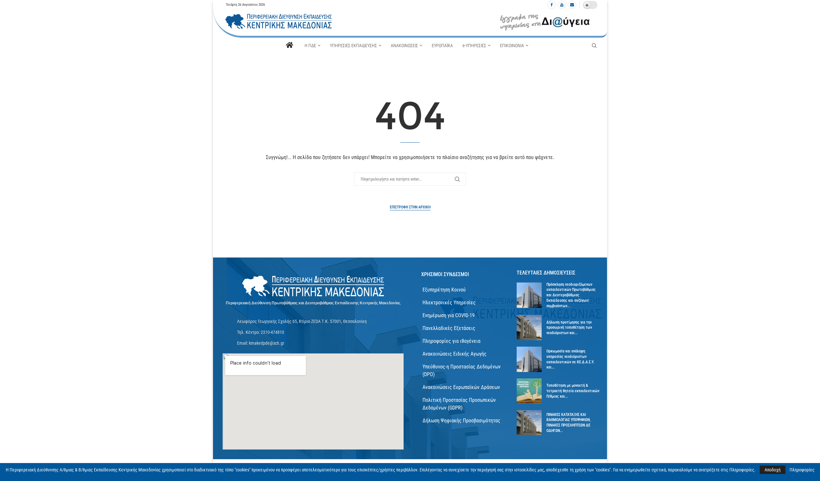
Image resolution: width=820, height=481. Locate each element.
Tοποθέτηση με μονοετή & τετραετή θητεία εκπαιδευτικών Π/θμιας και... (572, 391)
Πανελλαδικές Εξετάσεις (448, 328)
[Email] (572, 5)
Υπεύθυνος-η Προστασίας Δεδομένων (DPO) (461, 370)
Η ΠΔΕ (310, 45)
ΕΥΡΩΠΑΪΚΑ (442, 45)
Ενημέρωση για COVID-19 (448, 315)
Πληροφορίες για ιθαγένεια (451, 341)
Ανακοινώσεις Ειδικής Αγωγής (454, 354)
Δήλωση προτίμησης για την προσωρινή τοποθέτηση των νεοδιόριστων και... (569, 327)
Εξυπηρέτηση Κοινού (444, 290)
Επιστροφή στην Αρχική (410, 207)
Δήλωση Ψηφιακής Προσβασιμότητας (461, 421)
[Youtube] (562, 5)
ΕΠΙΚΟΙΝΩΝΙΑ (512, 45)
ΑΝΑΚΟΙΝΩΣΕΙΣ (404, 45)
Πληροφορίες (802, 470)
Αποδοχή (773, 469)
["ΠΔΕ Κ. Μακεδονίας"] (313, 286)
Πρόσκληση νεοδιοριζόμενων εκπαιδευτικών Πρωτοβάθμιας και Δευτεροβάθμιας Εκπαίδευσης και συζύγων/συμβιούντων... (571, 295)
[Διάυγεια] (545, 21)
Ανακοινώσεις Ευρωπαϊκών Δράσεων (461, 387)
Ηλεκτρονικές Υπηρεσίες (449, 303)
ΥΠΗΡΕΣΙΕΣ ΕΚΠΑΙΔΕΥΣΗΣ (353, 45)
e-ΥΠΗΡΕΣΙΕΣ (474, 45)
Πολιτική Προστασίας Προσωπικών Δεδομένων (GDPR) (459, 404)
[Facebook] (551, 5)
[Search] (594, 45)
